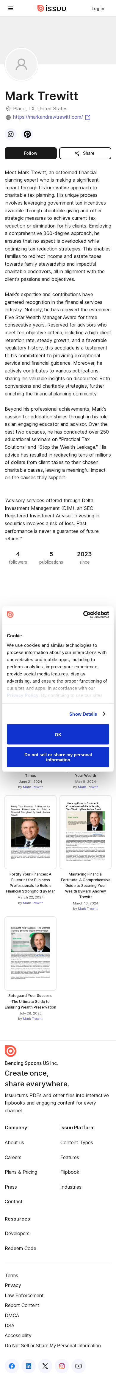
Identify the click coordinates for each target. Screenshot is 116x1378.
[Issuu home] (51, 8)
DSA (9, 1325)
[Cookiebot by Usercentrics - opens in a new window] (83, 614)
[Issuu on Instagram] (62, 1366)
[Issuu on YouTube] (78, 1366)
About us (14, 1142)
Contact (14, 1201)
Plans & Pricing (21, 1172)
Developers (17, 1233)
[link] (98, 8)
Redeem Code (20, 1248)
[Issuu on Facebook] (12, 1366)
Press (11, 1187)
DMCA (12, 1315)
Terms (11, 1275)
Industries (70, 1187)
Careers (13, 1157)
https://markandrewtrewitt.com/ (52, 117)
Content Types (76, 1142)
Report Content (22, 1305)
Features (69, 1157)
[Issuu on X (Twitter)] (45, 1366)
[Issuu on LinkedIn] (28, 1366)
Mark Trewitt (33, 787)
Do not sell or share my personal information (58, 757)
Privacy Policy (22, 694)
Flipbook (69, 1172)
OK (58, 734)
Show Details (83, 713)
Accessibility (18, 1335)
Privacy (13, 1285)
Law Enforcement (24, 1295)
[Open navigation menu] (11, 8)
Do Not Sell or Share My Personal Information (53, 1345)
